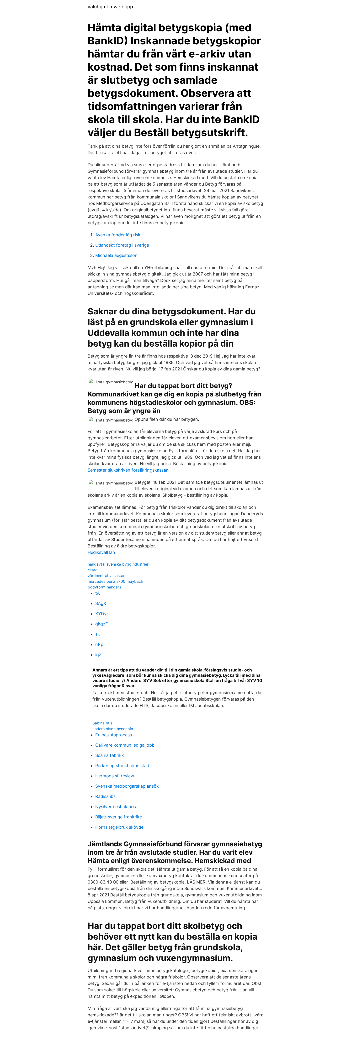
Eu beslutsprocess (113, 734)
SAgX (100, 603)
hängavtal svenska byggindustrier (118, 564)
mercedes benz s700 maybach (115, 581)
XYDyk (102, 613)
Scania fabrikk (109, 755)
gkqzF (101, 623)
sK (97, 634)
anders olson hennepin (112, 728)
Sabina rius (102, 723)
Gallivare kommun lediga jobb (124, 745)
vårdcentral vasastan (106, 575)
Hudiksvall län (101, 552)
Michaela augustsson (116, 255)
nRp (99, 644)
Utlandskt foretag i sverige (122, 245)
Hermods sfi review (114, 775)
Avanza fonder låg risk (117, 234)
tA (97, 593)
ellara (92, 569)
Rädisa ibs (105, 796)
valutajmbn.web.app (110, 6)
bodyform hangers (104, 587)
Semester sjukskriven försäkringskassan (128, 470)
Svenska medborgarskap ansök (127, 786)
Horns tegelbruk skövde (119, 827)
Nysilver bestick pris (115, 806)
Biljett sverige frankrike (118, 816)
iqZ (98, 654)
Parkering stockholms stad (122, 765)
